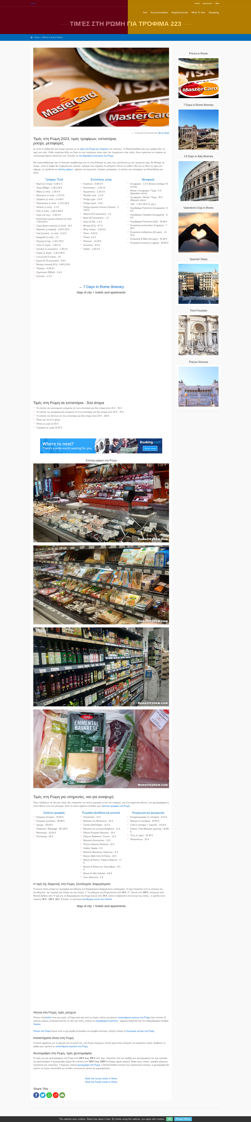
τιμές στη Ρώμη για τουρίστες (94, 149)
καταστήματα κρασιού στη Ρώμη (71, 1046)
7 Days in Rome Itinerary (103, 287)
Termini (36, 1024)
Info (145, 12)
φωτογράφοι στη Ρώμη (89, 1065)
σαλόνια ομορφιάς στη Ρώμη (115, 806)
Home (33, 3)
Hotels (197, 3)
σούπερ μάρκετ (66, 169)
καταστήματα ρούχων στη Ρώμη (134, 1017)
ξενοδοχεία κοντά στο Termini (97, 899)
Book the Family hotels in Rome (101, 1082)
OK (169, 1119)
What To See (198, 12)
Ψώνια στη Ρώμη (41, 1031)
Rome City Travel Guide (44, 12)
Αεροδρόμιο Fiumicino (107, 1021)
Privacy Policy (183, 1119)
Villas (217, 3)
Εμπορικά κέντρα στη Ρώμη (140, 1031)
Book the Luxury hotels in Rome (101, 1078)
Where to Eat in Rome (52, 37)
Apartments (207, 3)
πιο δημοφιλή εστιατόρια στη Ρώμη (96, 155)
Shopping (214, 12)
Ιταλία (48, 1017)
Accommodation (159, 12)
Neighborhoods (179, 12)
